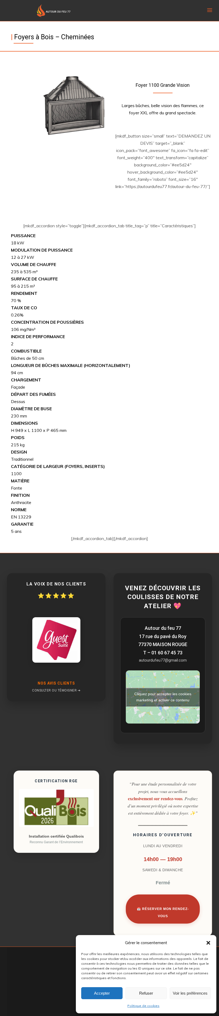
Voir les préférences (190, 993)
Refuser (146, 993)
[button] (208, 942)
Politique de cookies (143, 1006)
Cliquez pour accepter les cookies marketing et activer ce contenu (162, 697)
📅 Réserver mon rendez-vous (163, 912)
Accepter (102, 993)
